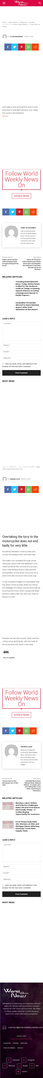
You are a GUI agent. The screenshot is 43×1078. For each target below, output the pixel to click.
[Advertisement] (21, 13)
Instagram (31, 1060)
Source (5, 116)
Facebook (15, 1060)
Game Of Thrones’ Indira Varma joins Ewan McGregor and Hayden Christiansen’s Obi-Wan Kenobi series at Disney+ (31, 264)
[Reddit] (19, 1066)
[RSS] (32, 1066)
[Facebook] (7, 47)
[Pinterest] (21, 47)
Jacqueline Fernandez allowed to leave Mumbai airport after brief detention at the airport (27, 306)
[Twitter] (14, 47)
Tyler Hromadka (16, 36)
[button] (40, 3)
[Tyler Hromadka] (5, 36)
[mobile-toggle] (4, 3)
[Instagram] (24, 1060)
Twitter (24, 1071)
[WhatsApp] (28, 47)
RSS (37, 1066)
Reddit (25, 1066)
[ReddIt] (35, 47)
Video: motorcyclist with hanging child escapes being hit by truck (10, 262)
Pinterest (11, 1066)
